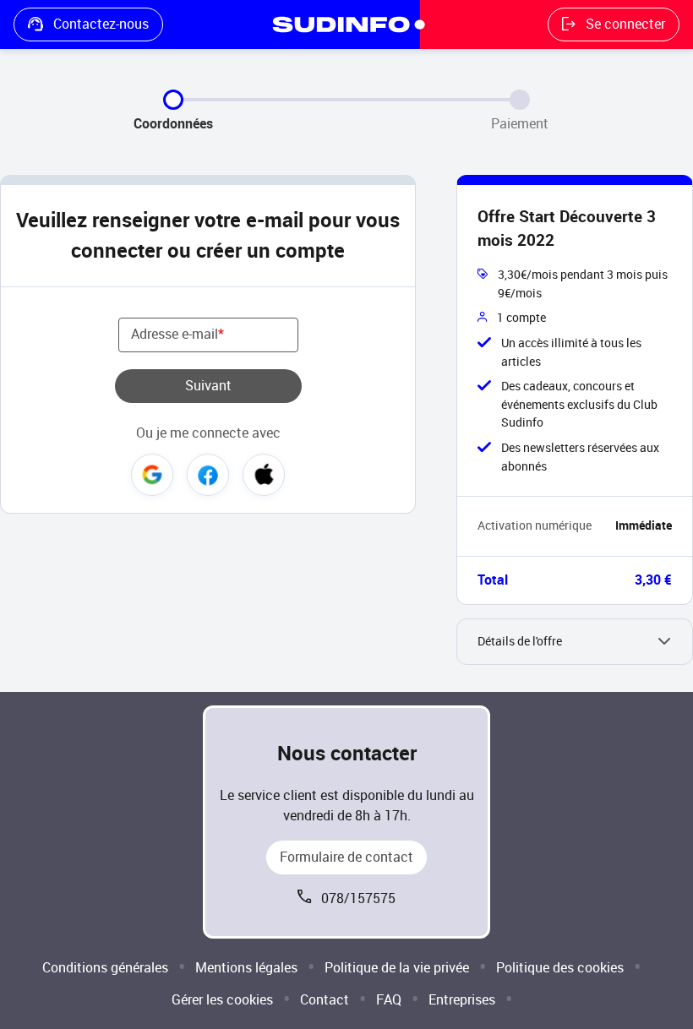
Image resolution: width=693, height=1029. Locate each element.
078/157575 (358, 898)
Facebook (208, 475)
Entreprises (461, 1000)
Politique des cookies (560, 968)
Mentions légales (246, 968)
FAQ (388, 1000)
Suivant (208, 386)
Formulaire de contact (346, 857)
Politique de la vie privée (397, 968)
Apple (264, 475)
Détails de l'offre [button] (519, 641)
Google (152, 475)
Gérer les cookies (222, 1000)
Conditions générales (105, 968)
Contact (324, 1000)
